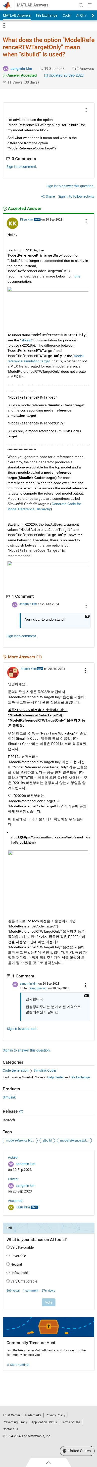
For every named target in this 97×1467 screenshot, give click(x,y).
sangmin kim (21, 68)
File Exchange (46, 15)
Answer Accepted (21, 75)
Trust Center (11, 1415)
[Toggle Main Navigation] (90, 5)
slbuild (47, 1140)
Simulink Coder (45, 1070)
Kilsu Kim (26, 219)
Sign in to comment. (21, 167)
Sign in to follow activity (76, 196)
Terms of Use (70, 1422)
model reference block (20, 1140)
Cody (67, 15)
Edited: (13, 1179)
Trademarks (33, 1415)
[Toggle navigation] (4, 26)
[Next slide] (88, 15)
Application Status (44, 1422)
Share (50, 196)
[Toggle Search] (81, 5)
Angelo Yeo (28, 669)
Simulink (9, 1097)
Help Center (55, 1077)
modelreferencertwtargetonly (76, 1140)
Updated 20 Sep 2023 (66, 75)
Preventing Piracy (15, 1422)
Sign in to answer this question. (71, 186)
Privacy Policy (55, 1415)
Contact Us (10, 1429)
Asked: (13, 1157)
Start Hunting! (19, 1365)
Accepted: (15, 1201)
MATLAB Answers (32, 5)
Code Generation (16, 1070)
